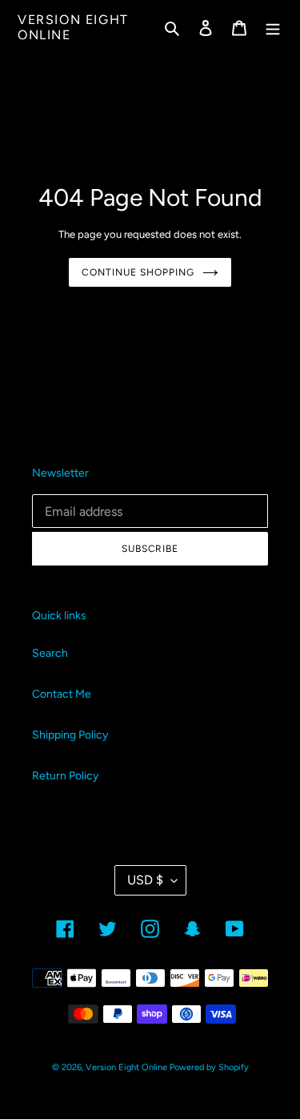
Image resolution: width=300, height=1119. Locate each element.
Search (50, 653)
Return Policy (65, 776)
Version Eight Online (73, 27)
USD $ (145, 880)
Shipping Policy (70, 735)
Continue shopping (138, 272)
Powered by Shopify (209, 1067)
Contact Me (61, 694)
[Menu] (273, 27)
